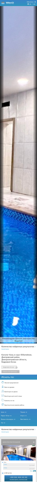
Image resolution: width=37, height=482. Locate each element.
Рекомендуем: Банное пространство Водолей (18, 339)
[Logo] (10, 3)
